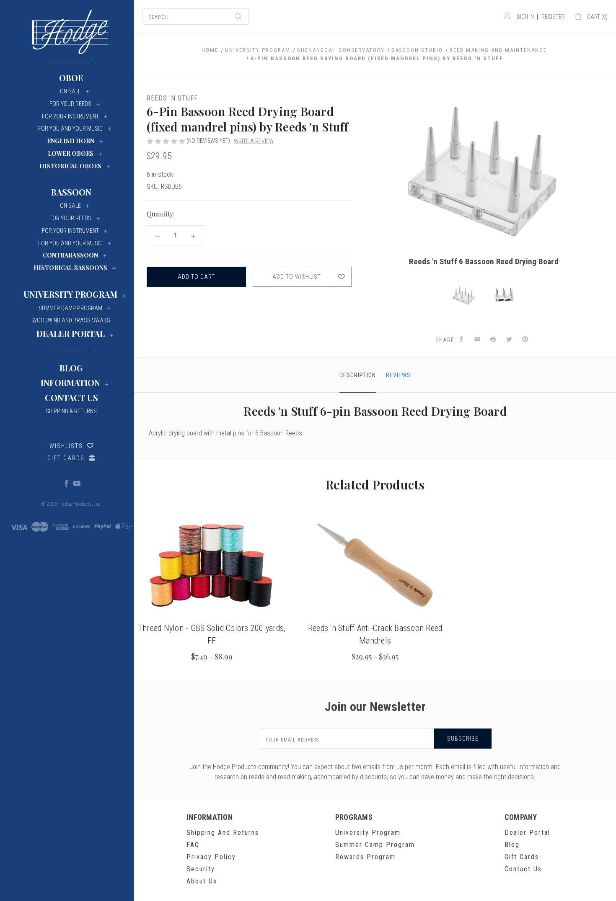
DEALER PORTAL (70, 333)
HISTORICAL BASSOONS (70, 268)
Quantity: (161, 213)
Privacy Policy (211, 857)
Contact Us (71, 397)
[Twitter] (509, 340)
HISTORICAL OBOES (70, 166)
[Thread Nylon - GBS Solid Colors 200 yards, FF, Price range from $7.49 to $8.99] (211, 565)
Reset (341, 214)
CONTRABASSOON (70, 255)
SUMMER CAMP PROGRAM (70, 308)
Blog (71, 367)
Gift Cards (66, 458)
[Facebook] (66, 483)
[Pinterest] (525, 340)
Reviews (398, 375)
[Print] (493, 340)
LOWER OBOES (70, 153)
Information (70, 382)
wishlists (66, 446)
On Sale (70, 91)
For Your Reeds (70, 103)
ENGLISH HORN (70, 141)
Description (357, 375)
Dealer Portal (527, 833)
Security (200, 869)
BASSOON (71, 192)
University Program (368, 833)
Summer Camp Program (375, 845)
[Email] (477, 340)
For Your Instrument (70, 116)
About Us (201, 881)
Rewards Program (365, 857)
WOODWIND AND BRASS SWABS (71, 320)
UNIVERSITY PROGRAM (70, 294)
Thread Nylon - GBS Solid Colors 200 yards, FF (212, 634)
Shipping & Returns (71, 411)
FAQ (192, 845)
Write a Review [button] (254, 141)
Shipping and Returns (222, 833)
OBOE (71, 77)
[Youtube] (76, 483)
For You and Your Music (70, 128)
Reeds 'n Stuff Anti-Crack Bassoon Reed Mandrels (375, 634)
